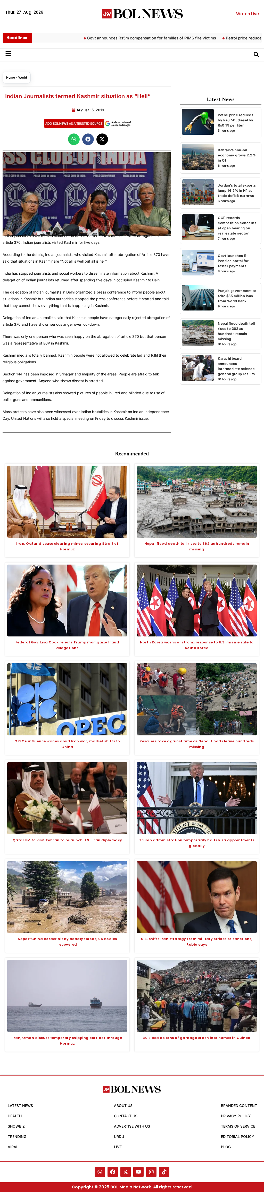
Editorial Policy (237, 1136)
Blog (226, 1147)
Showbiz (16, 1126)
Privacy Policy (236, 1116)
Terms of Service (238, 1126)
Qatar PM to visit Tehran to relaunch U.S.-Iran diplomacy (67, 840)
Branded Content (239, 1105)
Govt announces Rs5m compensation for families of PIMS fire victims (130, 38)
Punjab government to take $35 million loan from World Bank (237, 296)
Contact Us (125, 1116)
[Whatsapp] (100, 1172)
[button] (74, 139)
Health (15, 1116)
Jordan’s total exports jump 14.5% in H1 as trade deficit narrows (237, 190)
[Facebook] (113, 1172)
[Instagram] (151, 1172)
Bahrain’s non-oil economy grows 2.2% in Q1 (237, 155)
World (22, 77)
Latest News (20, 1105)
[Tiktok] (164, 1172)
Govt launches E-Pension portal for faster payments (233, 261)
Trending (17, 1136)
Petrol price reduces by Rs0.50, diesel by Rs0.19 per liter (235, 120)
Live (118, 1147)
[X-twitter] (125, 1172)
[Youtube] (138, 1172)
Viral (13, 1147)
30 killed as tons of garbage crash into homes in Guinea (197, 1037)
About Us (123, 1105)
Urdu (119, 1136)
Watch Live (247, 14)
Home (10, 77)
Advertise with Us (132, 1126)
